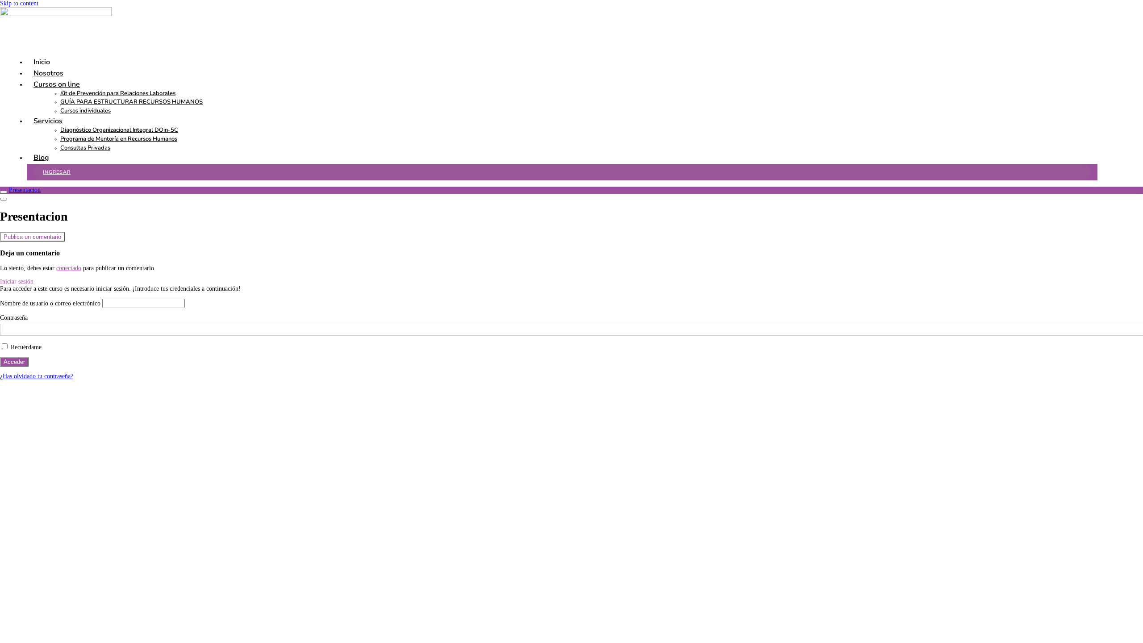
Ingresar (57, 172)
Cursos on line (56, 84)
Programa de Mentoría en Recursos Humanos (118, 139)
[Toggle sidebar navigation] (3, 192)
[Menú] (3, 199)
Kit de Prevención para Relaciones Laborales (117, 93)
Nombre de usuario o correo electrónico (50, 303)
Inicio (41, 62)
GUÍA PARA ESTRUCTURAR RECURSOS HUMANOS (131, 102)
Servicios (48, 121)
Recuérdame (25, 347)
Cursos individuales (85, 111)
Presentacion (25, 190)
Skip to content (19, 3)
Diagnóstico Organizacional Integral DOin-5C (119, 130)
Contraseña (14, 317)
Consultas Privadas (85, 148)
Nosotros (48, 73)
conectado (68, 268)
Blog (41, 158)
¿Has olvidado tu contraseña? (36, 376)
